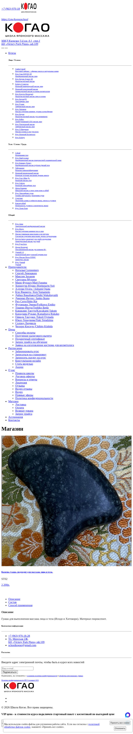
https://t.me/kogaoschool (14, 19)
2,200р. (5, 584)
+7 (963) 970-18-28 (12, 8)
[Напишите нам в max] (127, 716)
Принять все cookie (120, 723)
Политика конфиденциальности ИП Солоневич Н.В (20, 680)
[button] (3, 593)
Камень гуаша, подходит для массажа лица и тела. (27, 572)
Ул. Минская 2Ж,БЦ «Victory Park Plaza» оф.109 (26, 640)
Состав (12, 602)
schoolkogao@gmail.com (22, 645)
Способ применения (20, 605)
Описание (14, 599)
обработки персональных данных (71, 676)
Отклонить (120, 728)
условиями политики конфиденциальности (42, 676)
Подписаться (9, 672)
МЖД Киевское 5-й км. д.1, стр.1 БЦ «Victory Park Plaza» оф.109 (20, 42)
